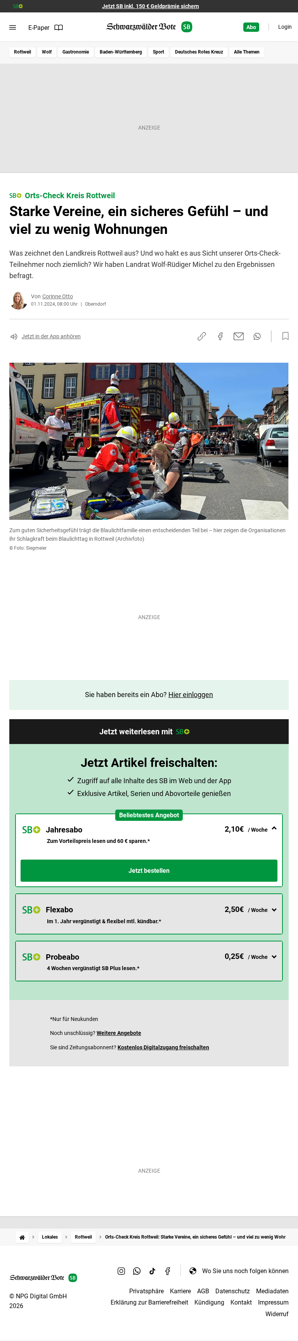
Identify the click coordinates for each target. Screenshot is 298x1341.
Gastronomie (75, 52)
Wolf (47, 52)
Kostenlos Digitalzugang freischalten (163, 1047)
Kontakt (241, 1302)
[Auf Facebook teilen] (220, 336)
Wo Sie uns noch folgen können (245, 1271)
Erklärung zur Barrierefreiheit (149, 1302)
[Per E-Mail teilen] (238, 336)
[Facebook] (168, 1271)
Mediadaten (272, 1291)
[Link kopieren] (202, 336)
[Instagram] (121, 1271)
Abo (251, 27)
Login (285, 27)
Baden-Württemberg (121, 52)
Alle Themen (247, 52)
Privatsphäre (146, 1291)
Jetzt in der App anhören (51, 336)
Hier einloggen (190, 694)
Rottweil (22, 52)
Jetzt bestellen (149, 870)
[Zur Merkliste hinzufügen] (283, 336)
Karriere (180, 1291)
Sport (158, 52)
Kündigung (209, 1302)
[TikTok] (152, 1271)
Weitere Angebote (119, 1033)
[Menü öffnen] (12, 27)
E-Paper (38, 27)
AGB (203, 1291)
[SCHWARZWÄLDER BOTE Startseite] (149, 27)
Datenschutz (232, 1291)
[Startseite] (22, 1237)
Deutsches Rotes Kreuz (199, 52)
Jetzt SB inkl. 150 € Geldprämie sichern (150, 6)
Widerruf (277, 1314)
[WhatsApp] (137, 1271)
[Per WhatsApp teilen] (257, 336)
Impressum (273, 1302)
